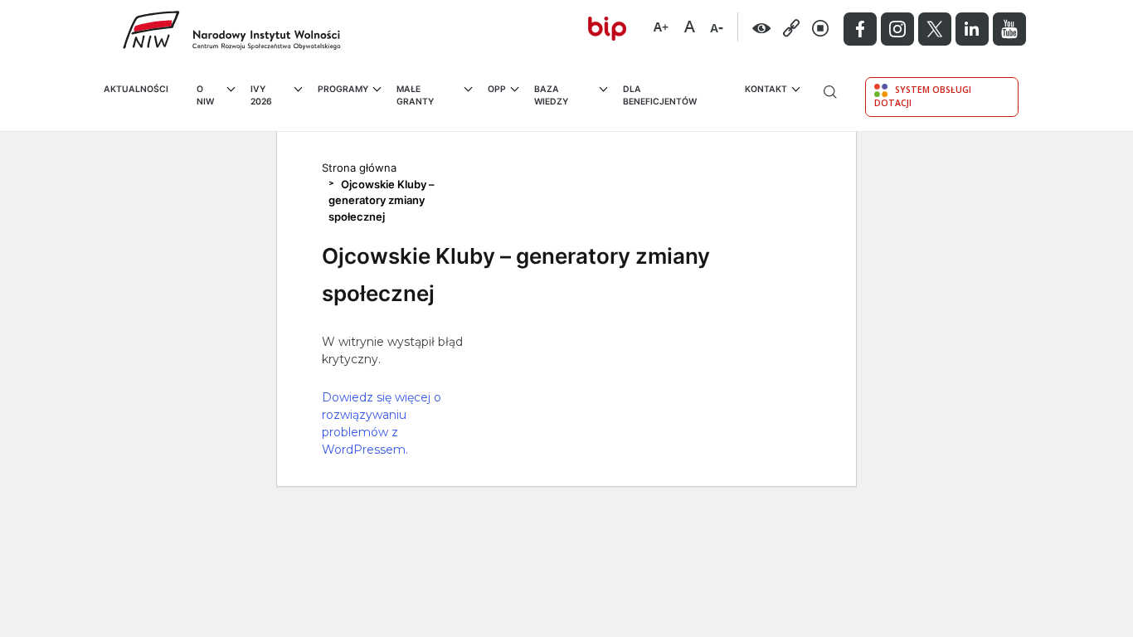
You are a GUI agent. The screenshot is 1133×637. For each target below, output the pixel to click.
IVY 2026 (261, 96)
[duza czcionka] (660, 25)
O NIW (205, 96)
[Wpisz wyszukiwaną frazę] (830, 104)
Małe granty (415, 96)
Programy (343, 89)
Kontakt (766, 89)
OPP (497, 89)
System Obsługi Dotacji (922, 96)
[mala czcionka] (716, 25)
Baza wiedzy (551, 96)
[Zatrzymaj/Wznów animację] (820, 27)
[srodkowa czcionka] (689, 25)
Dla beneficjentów (660, 96)
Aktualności (136, 89)
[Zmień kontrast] (761, 27)
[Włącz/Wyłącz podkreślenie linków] (791, 27)
